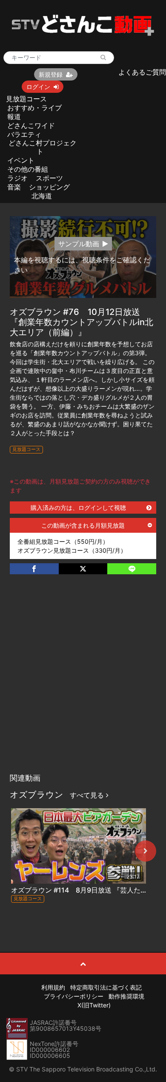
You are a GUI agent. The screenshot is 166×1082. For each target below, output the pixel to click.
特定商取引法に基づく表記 (106, 987)
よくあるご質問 (142, 72)
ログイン (38, 86)
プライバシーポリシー (73, 996)
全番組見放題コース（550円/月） (63, 541)
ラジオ (17, 178)
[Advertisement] (83, 682)
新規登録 (51, 74)
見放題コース (26, 99)
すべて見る (88, 795)
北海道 (41, 196)
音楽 (14, 187)
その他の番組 (27, 169)
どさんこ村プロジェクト (43, 147)
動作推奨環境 (126, 996)
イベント (20, 160)
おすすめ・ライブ (34, 107)
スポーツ (49, 178)
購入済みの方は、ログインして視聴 (78, 507)
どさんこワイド (31, 125)
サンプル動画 (78, 243)
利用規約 (53, 987)
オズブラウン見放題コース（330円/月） (71, 550)
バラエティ (24, 134)
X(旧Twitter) (94, 1005)
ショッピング (49, 187)
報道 (14, 116)
